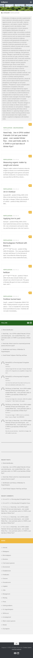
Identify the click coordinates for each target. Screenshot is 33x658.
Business (5, 559)
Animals (5, 547)
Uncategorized (18, 128)
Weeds (5, 625)
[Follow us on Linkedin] (31, 323)
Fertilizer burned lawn (12, 299)
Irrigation (5, 586)
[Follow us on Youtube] (28, 323)
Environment (6, 567)
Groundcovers (7, 582)
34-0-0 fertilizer (9, 192)
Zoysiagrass (6, 628)
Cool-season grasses (9, 563)
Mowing (5, 597)
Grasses (5, 578)
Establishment (7, 570)
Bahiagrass (6, 551)
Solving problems (7, 605)
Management (6, 594)
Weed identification (8, 329)
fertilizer (6, 272)
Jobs (4, 590)
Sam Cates (8, 420)
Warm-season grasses (9, 621)
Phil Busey (8, 388)
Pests (4, 601)
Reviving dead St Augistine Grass (21, 499)
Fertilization (7, 128)
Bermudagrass (7, 555)
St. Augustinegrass (8, 609)
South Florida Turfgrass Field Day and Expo (15, 355)
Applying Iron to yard (11, 218)
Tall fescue (6, 613)
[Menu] (31, 2)
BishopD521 (8, 362)
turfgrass (4, 2)
